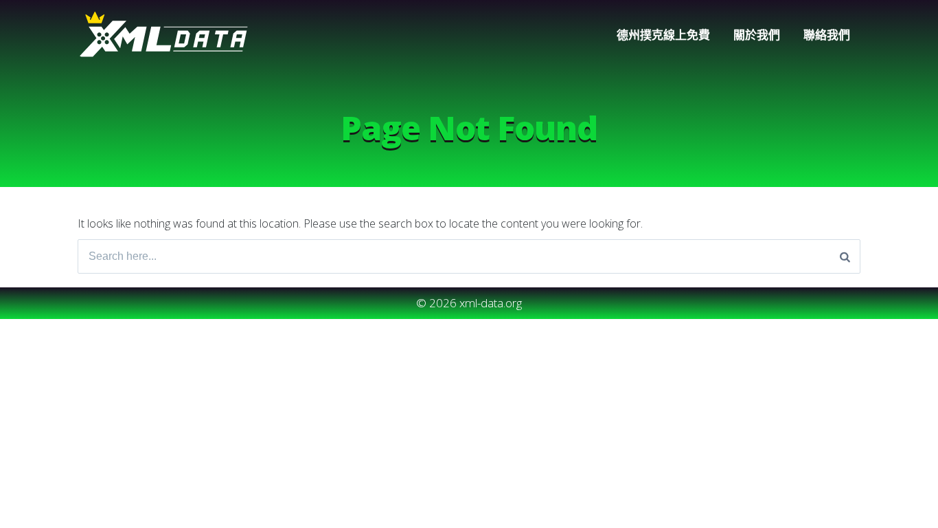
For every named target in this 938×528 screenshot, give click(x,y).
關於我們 (756, 35)
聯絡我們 (826, 35)
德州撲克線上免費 (663, 35)
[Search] (845, 256)
